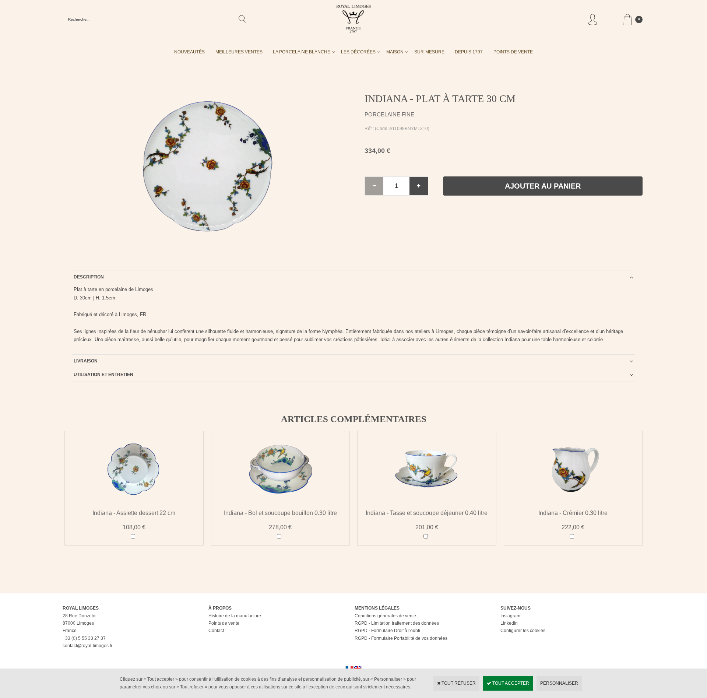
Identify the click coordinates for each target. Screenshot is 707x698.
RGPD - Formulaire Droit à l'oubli (387, 630)
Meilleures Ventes (239, 52)
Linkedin (509, 623)
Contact (216, 630)
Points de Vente (513, 52)
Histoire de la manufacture (234, 615)
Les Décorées (358, 52)
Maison (395, 52)
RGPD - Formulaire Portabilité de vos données (401, 638)
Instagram (510, 615)
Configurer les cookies (522, 630)
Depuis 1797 (469, 52)
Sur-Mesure (429, 52)
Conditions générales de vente (385, 615)
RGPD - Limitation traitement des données (397, 623)
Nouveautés (189, 52)
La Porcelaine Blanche (301, 52)
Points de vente (223, 623)
